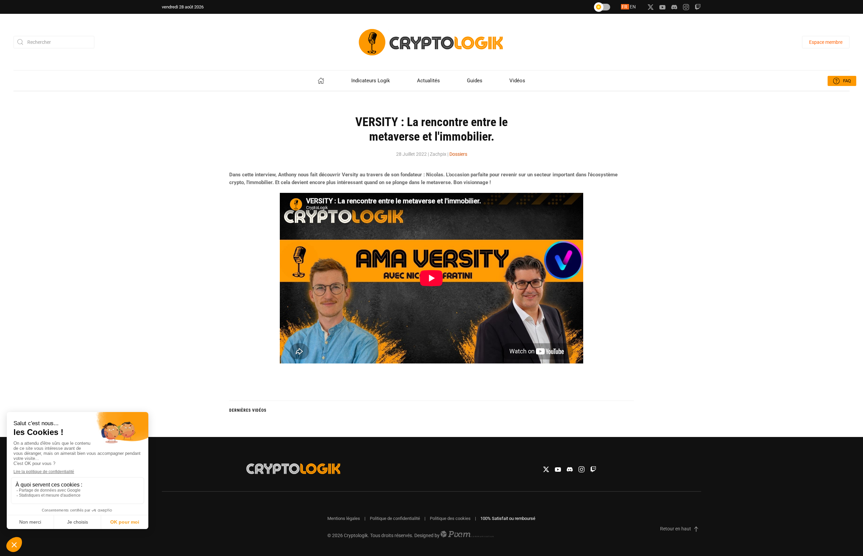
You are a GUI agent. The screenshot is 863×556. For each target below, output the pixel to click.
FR (625, 6)
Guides (474, 81)
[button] (696, 529)
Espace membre (825, 42)
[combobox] (53, 42)
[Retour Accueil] (431, 42)
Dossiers (458, 154)
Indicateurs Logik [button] (370, 81)
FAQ (847, 80)
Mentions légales (343, 518)
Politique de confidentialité (395, 518)
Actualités (428, 81)
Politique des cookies (450, 518)
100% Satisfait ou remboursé (507, 518)
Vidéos (517, 81)
